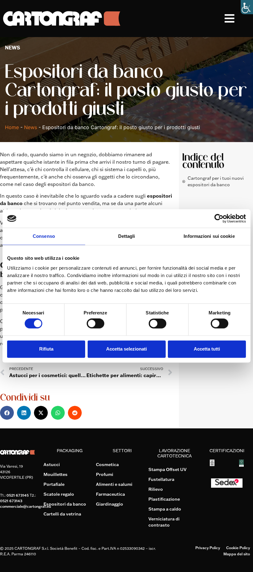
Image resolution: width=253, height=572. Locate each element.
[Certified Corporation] (212, 464)
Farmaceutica (110, 494)
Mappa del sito (236, 554)
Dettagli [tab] (126, 236)
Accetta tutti (207, 348)
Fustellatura (161, 479)
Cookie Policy (238, 547)
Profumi (104, 474)
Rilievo (155, 489)
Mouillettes (56, 474)
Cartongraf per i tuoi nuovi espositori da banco (216, 181)
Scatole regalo (59, 494)
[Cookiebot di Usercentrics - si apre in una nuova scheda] (219, 218)
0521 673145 (17, 495)
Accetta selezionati (126, 348)
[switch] (95, 324)
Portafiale (54, 484)
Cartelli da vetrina (62, 514)
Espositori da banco (65, 504)
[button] (239, 18)
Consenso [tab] (44, 236)
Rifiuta (46, 348)
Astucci (52, 464)
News (30, 127)
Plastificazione (164, 499)
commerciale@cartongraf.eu (25, 506)
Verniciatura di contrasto (164, 522)
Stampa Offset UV (167, 469)
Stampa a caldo (164, 509)
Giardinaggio (109, 504)
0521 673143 (11, 500)
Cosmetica (107, 464)
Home (12, 127)
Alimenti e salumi (114, 484)
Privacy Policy (207, 547)
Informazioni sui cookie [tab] (209, 236)
